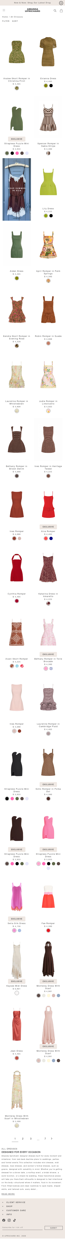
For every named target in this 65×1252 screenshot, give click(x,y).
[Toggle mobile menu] (4, 10)
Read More (8, 1194)
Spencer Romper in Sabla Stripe (48, 144)
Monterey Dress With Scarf (48, 987)
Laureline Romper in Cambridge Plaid (48, 725)
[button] (62, 10)
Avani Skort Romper (17, 658)
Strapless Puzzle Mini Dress (16, 144)
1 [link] (15, 1139)
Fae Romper (48, 923)
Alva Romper (48, 531)
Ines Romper (17, 531)
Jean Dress (17, 1050)
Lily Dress (48, 208)
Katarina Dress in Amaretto (48, 595)
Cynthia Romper (17, 593)
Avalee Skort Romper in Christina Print (16, 79)
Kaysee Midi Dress (16, 985)
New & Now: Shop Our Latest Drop (32, 2)
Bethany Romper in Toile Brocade (48, 660)
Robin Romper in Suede (48, 336)
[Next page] (51, 1138)
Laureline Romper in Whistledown (16, 402)
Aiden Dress (17, 271)
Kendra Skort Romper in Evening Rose (16, 337)
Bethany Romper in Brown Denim (16, 467)
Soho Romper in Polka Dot (48, 790)
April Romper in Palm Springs (48, 272)
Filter (6, 21)
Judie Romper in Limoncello (48, 402)
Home (5, 16)
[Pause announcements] (61, 3)
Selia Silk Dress (17, 923)
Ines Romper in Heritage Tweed (48, 467)
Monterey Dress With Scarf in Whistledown (17, 1117)
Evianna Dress (48, 78)
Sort (15, 21)
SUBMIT (53, 1227)
